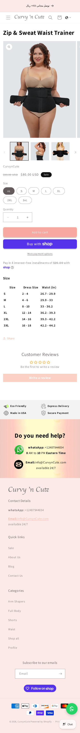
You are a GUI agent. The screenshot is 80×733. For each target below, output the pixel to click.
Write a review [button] (40, 378)
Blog (11, 566)
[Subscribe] (60, 674)
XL (59, 191)
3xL (25, 200)
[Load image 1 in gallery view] (19, 151)
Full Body (14, 611)
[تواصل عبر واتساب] (72, 709)
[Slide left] (4, 152)
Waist (11, 629)
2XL (9, 200)
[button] (8, 17)
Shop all (13, 638)
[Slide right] (75, 152)
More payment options (40, 253)
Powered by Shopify (41, 721)
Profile (12, 647)
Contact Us (15, 575)
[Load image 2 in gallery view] (40, 151)
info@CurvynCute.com (46, 462)
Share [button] (11, 338)
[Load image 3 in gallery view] (60, 151)
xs (8, 191)
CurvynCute (24, 721)
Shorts (12, 620)
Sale (11, 548)
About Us (14, 557)
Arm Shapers (16, 601)
